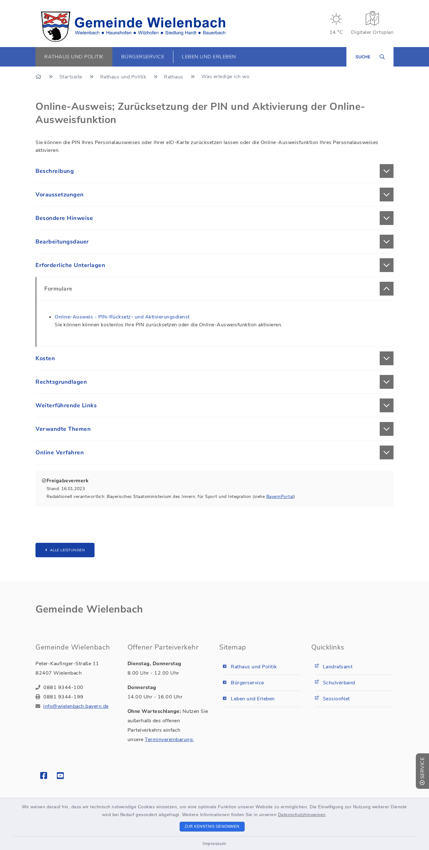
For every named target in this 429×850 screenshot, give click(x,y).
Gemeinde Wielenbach (89, 609)
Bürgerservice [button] (143, 56)
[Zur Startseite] (39, 76)
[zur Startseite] (133, 26)
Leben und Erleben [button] (209, 56)
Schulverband (339, 682)
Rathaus (174, 76)
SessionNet (336, 698)
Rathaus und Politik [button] (74, 56)
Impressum (214, 843)
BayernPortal (280, 497)
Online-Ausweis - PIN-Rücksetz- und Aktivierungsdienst (122, 316)
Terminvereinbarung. (169, 739)
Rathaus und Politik (124, 76)
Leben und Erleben (253, 698)
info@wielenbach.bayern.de (76, 706)
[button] (214, 171)
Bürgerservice (247, 682)
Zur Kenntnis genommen (212, 826)
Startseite (71, 76)
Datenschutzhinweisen (302, 814)
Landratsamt (338, 666)
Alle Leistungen (67, 550)
